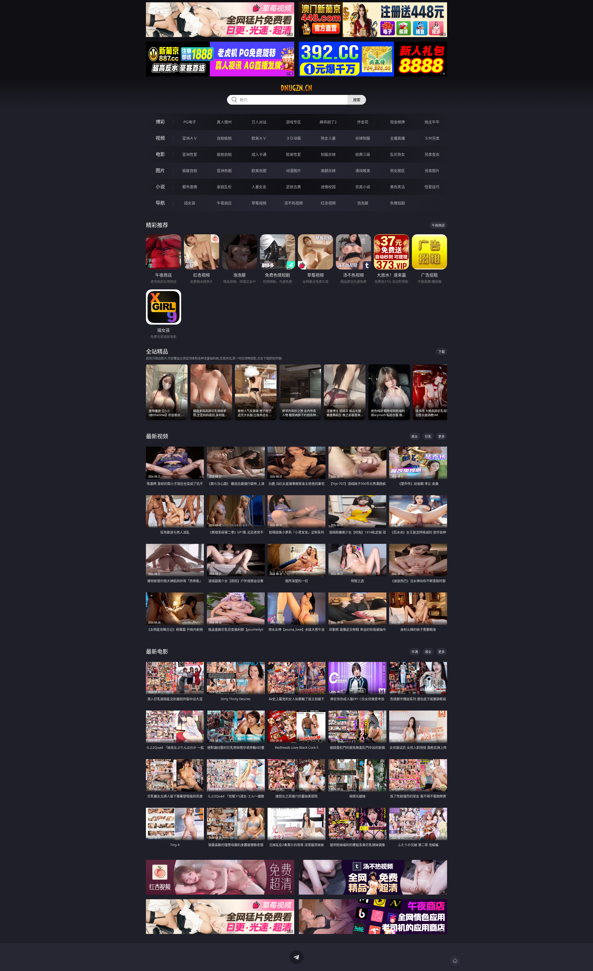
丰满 (414, 651)
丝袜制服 (362, 138)
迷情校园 (328, 186)
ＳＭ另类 (432, 138)
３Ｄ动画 (293, 138)
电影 (160, 154)
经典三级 (362, 154)
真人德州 (224, 122)
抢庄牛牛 (432, 122)
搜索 (356, 99)
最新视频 (157, 436)
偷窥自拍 (189, 170)
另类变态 (432, 154)
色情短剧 (397, 203)
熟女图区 (397, 170)
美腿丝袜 (328, 170)
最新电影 (157, 651)
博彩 (160, 122)
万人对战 (259, 122)
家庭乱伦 (224, 186)
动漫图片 (293, 170)
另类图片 (432, 170)
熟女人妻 (328, 138)
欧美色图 (259, 170)
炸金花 (362, 122)
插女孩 (189, 203)
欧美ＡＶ (259, 138)
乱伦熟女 (397, 154)
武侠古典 (293, 186)
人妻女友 (259, 186)
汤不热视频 (293, 203)
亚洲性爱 (189, 154)
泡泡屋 (362, 203)
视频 (160, 138)
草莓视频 (259, 203)
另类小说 (362, 186)
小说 (160, 187)
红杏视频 (328, 203)
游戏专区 (293, 122)
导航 (160, 203)
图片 (160, 170)
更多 (441, 436)
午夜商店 (224, 203)
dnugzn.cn (296, 88)
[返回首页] (455, 960)
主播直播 (397, 138)
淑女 (428, 651)
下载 (441, 351)
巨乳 (428, 436)
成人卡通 (259, 154)
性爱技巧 (432, 186)
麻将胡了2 (328, 122)
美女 (414, 436)
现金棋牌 (397, 122)
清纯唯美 (362, 170)
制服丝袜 (328, 154)
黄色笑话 (397, 186)
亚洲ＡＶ (189, 138)
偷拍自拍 (224, 154)
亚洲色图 (224, 170)
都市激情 (189, 186)
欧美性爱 (293, 154)
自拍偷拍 (224, 138)
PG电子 (189, 122)
